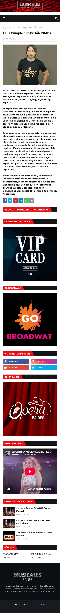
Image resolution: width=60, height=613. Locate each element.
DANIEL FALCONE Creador (42, 554)
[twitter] (44, 367)
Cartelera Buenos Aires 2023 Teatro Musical (33, 509)
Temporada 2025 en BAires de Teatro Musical (34, 534)
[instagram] (44, 361)
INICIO (18, 604)
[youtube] (16, 367)
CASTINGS (7, 557)
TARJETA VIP (36, 557)
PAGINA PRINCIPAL (11, 554)
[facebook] (16, 361)
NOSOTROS (28, 604)
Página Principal (9, 27)
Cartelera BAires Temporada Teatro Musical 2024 (33, 522)
